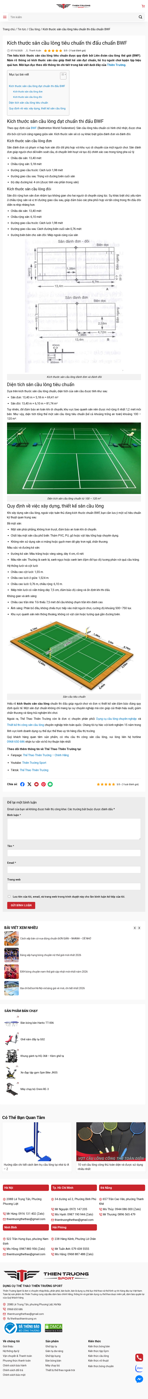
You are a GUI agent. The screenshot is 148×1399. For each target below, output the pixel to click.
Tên (10, 846)
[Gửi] (140, 17)
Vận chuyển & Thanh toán (17, 1355)
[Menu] (5, 17)
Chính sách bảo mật (14, 1374)
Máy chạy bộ (52, 1365)
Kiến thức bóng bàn (99, 1346)
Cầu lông (34, 29)
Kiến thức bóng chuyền (101, 1366)
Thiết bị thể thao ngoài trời (60, 1370)
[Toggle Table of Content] (61, 76)
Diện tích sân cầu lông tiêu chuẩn (28, 102)
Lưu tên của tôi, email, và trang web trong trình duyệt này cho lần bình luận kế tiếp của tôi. (69, 896)
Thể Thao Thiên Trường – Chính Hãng (46, 755)
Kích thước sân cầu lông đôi (27, 97)
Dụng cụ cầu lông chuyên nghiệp (116, 718)
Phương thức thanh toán (17, 1360)
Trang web (14, 879)
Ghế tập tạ (51, 1346)
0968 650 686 (16, 741)
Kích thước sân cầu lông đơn (28, 91)
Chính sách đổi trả (13, 1370)
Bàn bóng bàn (53, 1360)
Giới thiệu (8, 1346)
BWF (34, 128)
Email (11, 862)
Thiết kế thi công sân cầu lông (25, 725)
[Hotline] (135, 1358)
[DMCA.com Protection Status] (54, 1328)
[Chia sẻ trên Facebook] (22, 784)
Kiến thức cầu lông (98, 1355)
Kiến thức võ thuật (98, 1360)
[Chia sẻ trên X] (29, 784)
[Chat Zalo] (135, 1368)
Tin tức (22, 29)
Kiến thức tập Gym (98, 1351)
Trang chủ (9, 29)
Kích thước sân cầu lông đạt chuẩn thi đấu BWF (37, 86)
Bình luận (14, 815)
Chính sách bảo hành (15, 1365)
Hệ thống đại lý (11, 1351)
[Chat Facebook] (135, 1379)
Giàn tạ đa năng (54, 1351)
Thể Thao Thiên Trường (34, 770)
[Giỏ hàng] (143, 6)
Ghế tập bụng (52, 1355)
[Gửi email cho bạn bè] (37, 784)
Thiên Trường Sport (34, 762)
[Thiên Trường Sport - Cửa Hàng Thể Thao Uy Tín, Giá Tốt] (74, 6)
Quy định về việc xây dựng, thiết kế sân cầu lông (37, 108)
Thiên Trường (116, 65)
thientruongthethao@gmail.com (25, 1314)
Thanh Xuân (35, 50)
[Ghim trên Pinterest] (44, 784)
